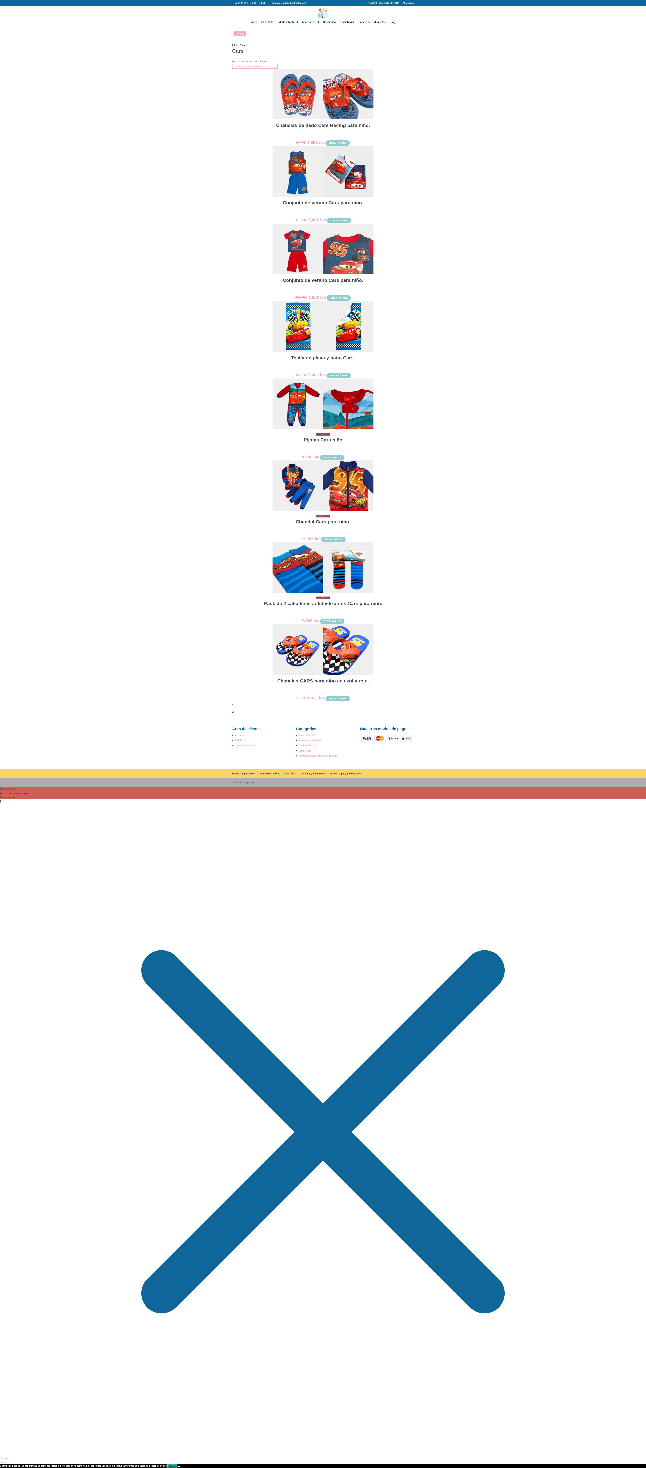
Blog (392, 22)
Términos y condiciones (313, 773)
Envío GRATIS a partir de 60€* (383, 3)
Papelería (364, 22)
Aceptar (172, 1466)
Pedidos (239, 740)
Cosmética (329, 22)
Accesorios (308, 22)
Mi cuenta (408, 3)
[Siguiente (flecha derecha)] (4, 1462)
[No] (178, 1466)
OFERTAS (267, 22)
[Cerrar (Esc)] (11, 1458)
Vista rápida (338, 143)
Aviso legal (290, 773)
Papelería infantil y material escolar (317, 755)
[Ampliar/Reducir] (1, 1458)
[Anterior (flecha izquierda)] (1, 1462)
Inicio (253, 22)
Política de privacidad (243, 773)
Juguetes (380, 22)
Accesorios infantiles (309, 740)
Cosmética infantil (308, 745)
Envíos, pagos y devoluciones (345, 773)
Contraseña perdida (245, 745)
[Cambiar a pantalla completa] (4, 1458)
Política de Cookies (270, 773)
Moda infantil (286, 22)
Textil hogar (347, 22)
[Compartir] (7, 1458)
